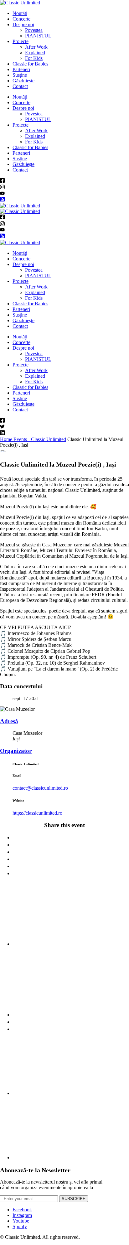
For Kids (34, 58)
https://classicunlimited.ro (37, 813)
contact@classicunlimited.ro (40, 788)
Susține (20, 75)
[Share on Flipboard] (71, 1008)
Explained (35, 52)
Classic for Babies (30, 63)
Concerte (21, 19)
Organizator (16, 751)
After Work (36, 47)
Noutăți (20, 13)
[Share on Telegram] (71, 1151)
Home (6, 439)
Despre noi (23, 24)
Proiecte (20, 41)
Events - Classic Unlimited (39, 439)
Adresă (9, 721)
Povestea (34, 30)
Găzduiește (23, 80)
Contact (20, 86)
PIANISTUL (38, 35)
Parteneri (21, 69)
